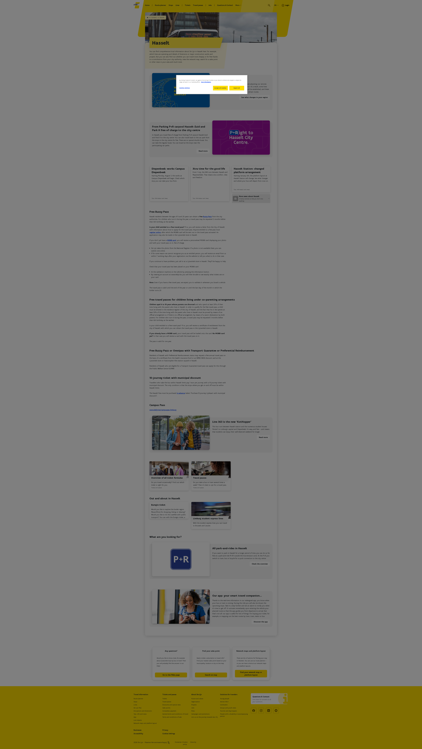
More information (206, 82)
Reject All (237, 88)
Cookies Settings (184, 88)
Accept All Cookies (220, 88)
